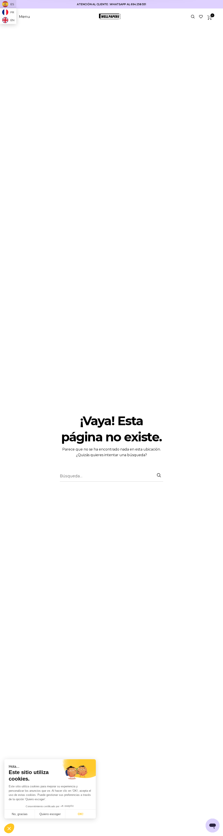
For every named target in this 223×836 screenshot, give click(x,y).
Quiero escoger (50, 814)
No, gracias (19, 814)
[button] (9, 828)
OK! (80, 814)
